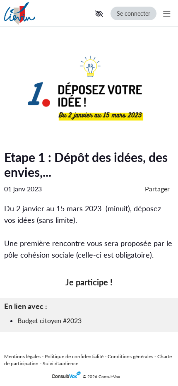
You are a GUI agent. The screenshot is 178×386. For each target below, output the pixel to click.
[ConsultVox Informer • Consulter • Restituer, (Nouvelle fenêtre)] (67, 377)
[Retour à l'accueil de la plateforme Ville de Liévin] (41, 13)
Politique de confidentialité (74, 356)
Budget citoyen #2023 (49, 320)
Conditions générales (130, 356)
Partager (157, 189)
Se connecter (133, 13)
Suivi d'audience (60, 363)
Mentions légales (22, 356)
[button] (98, 13)
